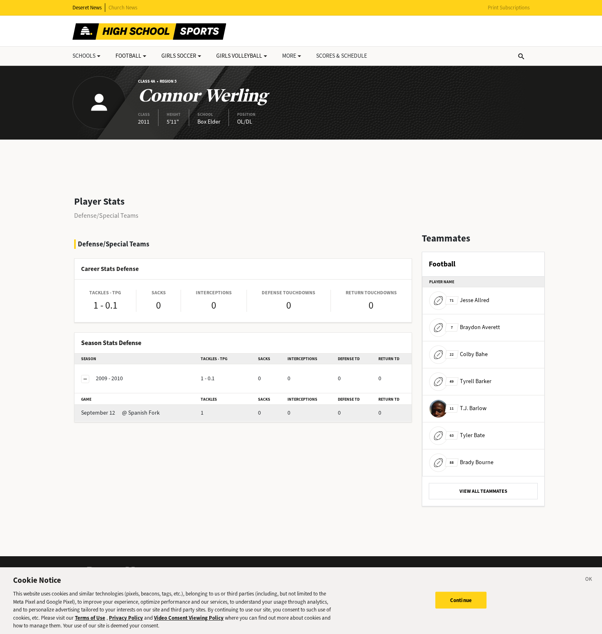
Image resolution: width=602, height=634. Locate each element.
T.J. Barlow (468, 408)
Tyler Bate (467, 435)
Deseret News (87, 7)
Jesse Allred (469, 300)
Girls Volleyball (239, 56)
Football (128, 56)
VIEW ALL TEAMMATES (483, 491)
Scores (341, 56)
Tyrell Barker (470, 381)
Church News (123, 7)
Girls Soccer (178, 56)
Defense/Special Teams (106, 215)
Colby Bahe (469, 354)
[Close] (589, 580)
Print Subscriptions (509, 7)
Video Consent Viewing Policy (189, 617)
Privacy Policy (126, 617)
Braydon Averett (475, 327)
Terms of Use (90, 617)
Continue (461, 599)
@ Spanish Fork (120, 413)
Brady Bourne (471, 462)
